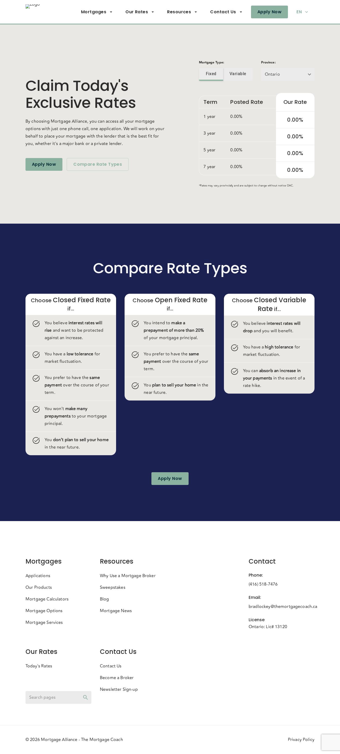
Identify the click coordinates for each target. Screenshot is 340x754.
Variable (238, 73)
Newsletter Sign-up (119, 689)
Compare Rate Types (97, 164)
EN (299, 12)
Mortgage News (116, 611)
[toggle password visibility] (85, 697)
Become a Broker (117, 678)
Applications (38, 576)
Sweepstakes (112, 587)
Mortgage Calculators (47, 599)
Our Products (39, 587)
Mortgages (93, 12)
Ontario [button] (272, 74)
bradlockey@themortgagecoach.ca (281, 606)
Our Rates (136, 12)
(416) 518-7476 (263, 584)
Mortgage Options (44, 611)
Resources (179, 12)
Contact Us (223, 12)
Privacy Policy (301, 739)
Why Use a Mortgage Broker (128, 576)
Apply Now (269, 12)
